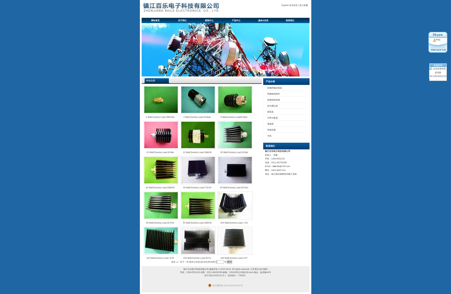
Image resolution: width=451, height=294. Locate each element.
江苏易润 (254, 269)
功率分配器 (272, 118)
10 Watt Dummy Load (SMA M (197, 152)
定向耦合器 (272, 106)
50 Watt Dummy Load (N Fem (234, 187)
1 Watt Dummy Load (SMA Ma (160, 117)
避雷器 (270, 112)
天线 (269, 136)
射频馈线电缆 (273, 100)
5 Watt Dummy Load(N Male (234, 117)
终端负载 (271, 130)
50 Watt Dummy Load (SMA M (197, 223)
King (438, 39)
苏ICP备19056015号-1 (215, 275)
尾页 (191, 262)
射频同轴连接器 (274, 88)
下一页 (185, 262)
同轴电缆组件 (273, 94)
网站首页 (155, 20)
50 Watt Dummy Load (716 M (197, 187)
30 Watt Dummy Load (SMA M (160, 187)
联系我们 (290, 20)
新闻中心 (209, 20)
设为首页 (293, 5)
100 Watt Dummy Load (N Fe (197, 258)
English (285, 5)
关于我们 (182, 20)
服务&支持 (263, 20)
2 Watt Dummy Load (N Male (197, 117)
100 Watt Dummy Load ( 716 (234, 223)
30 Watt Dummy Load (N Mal (234, 152)
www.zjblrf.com (278, 170)
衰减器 (270, 124)
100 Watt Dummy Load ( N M (160, 258)
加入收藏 (303, 5)
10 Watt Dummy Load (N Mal (160, 152)
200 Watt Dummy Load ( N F (234, 258)
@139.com (285, 166)
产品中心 (236, 20)
